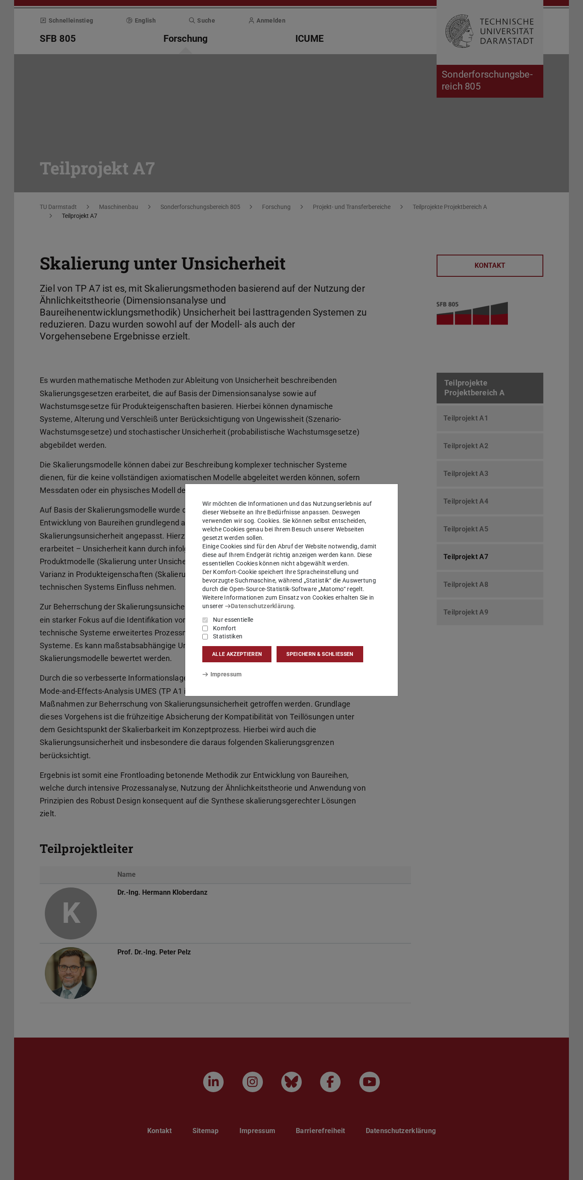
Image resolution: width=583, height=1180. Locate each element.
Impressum (226, 674)
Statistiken (227, 636)
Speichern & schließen (319, 654)
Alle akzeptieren (237, 654)
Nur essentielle (233, 619)
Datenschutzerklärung (262, 606)
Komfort (224, 628)
